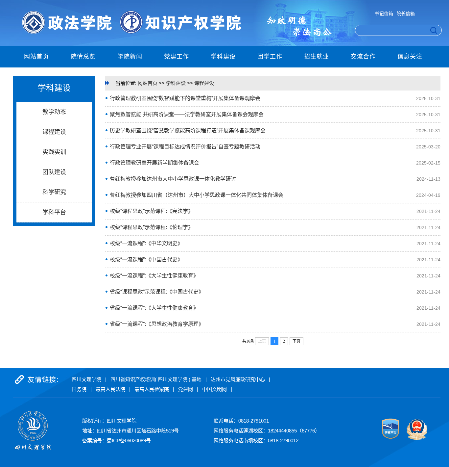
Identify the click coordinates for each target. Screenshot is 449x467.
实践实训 (54, 152)
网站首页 (36, 56)
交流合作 (363, 56)
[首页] (128, 32)
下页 (296, 341)
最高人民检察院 (151, 389)
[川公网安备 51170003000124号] (414, 438)
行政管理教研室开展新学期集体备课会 (154, 163)
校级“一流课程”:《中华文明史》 (146, 243)
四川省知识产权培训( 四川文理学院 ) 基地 (155, 379)
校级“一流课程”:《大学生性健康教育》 (154, 275)
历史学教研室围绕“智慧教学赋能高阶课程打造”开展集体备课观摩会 (188, 130)
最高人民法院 (110, 389)
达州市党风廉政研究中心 (238, 379)
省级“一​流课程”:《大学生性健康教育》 (154, 308)
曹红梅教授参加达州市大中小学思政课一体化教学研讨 (173, 179)
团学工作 (269, 56)
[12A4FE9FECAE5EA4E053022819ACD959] (391, 438)
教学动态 (54, 112)
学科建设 (223, 56)
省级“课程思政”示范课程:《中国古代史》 (157, 292)
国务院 (79, 389)
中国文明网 (214, 389)
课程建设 (54, 132)
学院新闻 (129, 56)
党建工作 (176, 56)
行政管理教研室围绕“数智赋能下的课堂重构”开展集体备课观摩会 (185, 98)
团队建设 (54, 172)
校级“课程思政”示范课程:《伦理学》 (151, 227)
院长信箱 (405, 13)
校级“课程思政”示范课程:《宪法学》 (151, 211)
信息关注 (409, 56)
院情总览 (83, 56)
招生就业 (316, 56)
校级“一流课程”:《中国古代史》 (146, 259)
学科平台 (54, 212)
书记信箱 (384, 13)
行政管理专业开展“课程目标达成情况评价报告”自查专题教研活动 (185, 146)
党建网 (185, 389)
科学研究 (54, 192)
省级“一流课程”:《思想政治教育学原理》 (157, 324)
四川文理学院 (86, 379)
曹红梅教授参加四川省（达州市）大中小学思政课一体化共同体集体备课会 (196, 195)
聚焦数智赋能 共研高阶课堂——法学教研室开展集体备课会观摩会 (187, 114)
